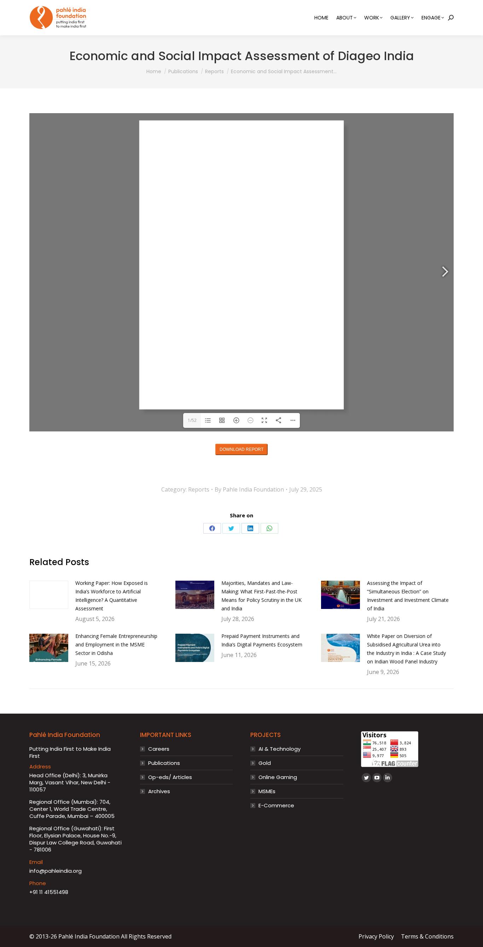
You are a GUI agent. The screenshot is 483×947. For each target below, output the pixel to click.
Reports (198, 489)
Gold (264, 763)
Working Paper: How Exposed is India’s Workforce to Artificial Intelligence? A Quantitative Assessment (111, 596)
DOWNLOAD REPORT (241, 449)
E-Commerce (276, 805)
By (249, 489)
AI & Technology (279, 749)
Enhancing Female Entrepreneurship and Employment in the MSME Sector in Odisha (116, 644)
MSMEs (266, 791)
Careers (158, 749)
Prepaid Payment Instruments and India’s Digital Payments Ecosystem (261, 640)
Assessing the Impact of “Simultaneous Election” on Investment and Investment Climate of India (408, 596)
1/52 (192, 420)
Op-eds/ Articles (170, 777)
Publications (164, 763)
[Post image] (48, 595)
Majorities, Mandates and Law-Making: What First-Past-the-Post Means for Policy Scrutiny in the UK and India (261, 596)
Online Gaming (277, 777)
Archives (159, 791)
